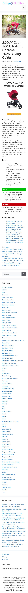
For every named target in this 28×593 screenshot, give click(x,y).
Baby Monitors (6, 322)
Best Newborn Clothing (9, 363)
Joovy (14, 251)
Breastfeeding (6, 376)
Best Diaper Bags (7, 358)
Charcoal (20, 249)
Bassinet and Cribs (8, 345)
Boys (3, 371)
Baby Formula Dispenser (9, 312)
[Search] (24, 274)
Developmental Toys (8, 388)
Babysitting (5, 343)
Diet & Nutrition (6, 393)
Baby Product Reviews (9, 325)
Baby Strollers (6, 330)
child (3, 251)
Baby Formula (6, 310)
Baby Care (5, 307)
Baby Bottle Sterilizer (8, 302)
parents (19, 251)
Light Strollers (6, 431)
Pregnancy (5, 447)
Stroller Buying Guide (8, 479)
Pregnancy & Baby (7, 449)
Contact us (5, 554)
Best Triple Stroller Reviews (10, 366)
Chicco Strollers (7, 383)
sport (9, 254)
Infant (4, 426)
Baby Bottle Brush (7, 297)
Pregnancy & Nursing (8, 452)
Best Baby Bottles (7, 348)
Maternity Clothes (7, 434)
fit (6, 251)
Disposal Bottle (6, 396)
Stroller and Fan (7, 477)
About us (5, 559)
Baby (3, 292)
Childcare (5, 386)
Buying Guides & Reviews (9, 378)
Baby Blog (5, 295)
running (4, 254)
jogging (10, 251)
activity (6, 249)
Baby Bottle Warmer (8, 305)
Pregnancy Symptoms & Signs (11, 462)
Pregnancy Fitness (7, 457)
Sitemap (4, 557)
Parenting (5, 439)
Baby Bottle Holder (8, 300)
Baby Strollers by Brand (9, 333)
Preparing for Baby (7, 464)
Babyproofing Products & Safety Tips (13, 340)
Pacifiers (4, 436)
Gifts (3, 406)
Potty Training (6, 444)
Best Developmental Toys (9, 355)
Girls (3, 409)
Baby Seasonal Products (9, 328)
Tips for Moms (6, 487)
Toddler (13, 254)
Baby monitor (6, 320)
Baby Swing (5, 338)
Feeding (4, 403)
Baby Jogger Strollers (8, 317)
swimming (5, 485)
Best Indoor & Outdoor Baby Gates (12, 360)
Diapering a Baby (7, 391)
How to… (5, 424)
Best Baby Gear (7, 353)
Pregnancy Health (7, 459)
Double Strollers (7, 398)
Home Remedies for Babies (10, 421)
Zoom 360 (5, 256)
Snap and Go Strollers (8, 474)
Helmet (4, 416)
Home (4, 419)
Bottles (4, 368)
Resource (5, 469)
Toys (3, 492)
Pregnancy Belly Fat (8, 454)
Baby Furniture (6, 315)
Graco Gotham (6, 411)
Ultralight (19, 254)
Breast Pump (6, 373)
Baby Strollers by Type (9, 335)
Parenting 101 (6, 441)
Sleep (4, 472)
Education (5, 401)
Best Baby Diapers (7, 350)
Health (4, 414)
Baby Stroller (13, 249)
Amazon (6, 247)
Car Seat (4, 381)
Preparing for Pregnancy (9, 467)
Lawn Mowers (6, 429)
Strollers (4, 482)
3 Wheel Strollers (7, 287)
